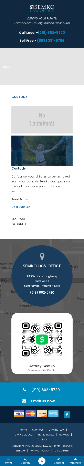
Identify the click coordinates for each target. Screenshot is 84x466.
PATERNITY (19, 221)
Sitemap (20, 450)
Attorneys (38, 429)
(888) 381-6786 (50, 40)
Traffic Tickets (46, 434)
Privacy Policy (40, 450)
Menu (8, 462)
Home (23, 429)
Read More (19, 199)
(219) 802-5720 (51, 32)
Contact (42, 439)
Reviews (64, 434)
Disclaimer (62, 450)
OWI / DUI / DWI (24, 434)
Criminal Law (56, 429)
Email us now (43, 401)
